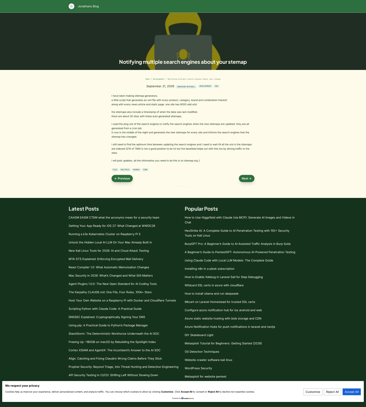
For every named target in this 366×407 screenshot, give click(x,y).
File (115, 170)
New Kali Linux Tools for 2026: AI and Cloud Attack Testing (109, 250)
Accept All (352, 392)
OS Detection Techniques (202, 351)
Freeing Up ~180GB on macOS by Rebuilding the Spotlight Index (112, 342)
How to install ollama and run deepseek (212, 293)
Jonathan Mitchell (186, 87)
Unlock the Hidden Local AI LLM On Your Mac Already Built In (110, 242)
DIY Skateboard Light (199, 335)
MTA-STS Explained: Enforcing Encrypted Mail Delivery (106, 259)
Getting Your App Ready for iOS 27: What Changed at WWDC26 (112, 226)
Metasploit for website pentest (205, 376)
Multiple (125, 170)
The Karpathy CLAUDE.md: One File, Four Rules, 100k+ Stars (110, 292)
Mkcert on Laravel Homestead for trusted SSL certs (220, 302)
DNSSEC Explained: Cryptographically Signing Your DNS (107, 317)
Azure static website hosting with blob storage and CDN (223, 318)
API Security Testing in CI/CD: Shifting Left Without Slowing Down (113, 375)
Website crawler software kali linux (208, 360)
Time (145, 170)
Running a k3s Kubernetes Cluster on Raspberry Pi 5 (105, 234)
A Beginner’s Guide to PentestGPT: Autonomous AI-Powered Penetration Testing (240, 252)
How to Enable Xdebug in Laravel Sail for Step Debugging (224, 277)
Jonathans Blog (88, 6)
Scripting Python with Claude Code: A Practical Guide (105, 308)
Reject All (332, 392)
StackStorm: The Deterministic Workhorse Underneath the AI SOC (114, 333)
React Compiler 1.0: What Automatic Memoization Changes (109, 267)
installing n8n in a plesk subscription (209, 268)
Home (148, 79)
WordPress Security (198, 368)
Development (158, 79)
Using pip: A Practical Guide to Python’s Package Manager (108, 325)
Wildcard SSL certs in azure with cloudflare (214, 285)
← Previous (122, 178)
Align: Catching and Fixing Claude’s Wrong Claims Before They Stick (115, 358)
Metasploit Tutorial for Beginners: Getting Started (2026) (223, 343)
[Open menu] (71, 6)
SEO (216, 86)
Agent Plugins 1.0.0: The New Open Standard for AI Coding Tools (113, 284)
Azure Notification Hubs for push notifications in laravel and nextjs (230, 326)
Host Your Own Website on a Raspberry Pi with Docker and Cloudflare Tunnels (122, 300)
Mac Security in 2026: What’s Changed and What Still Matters (111, 275)
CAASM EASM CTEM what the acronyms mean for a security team (114, 217)
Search (136, 170)
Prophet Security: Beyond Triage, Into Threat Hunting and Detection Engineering (123, 367)
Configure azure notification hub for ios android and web (223, 310)
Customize (313, 392)
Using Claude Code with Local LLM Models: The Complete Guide (229, 260)
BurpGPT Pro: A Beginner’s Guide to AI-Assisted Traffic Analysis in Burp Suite (238, 244)
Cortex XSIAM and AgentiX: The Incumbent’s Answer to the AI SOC (115, 350)
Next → (247, 178)
